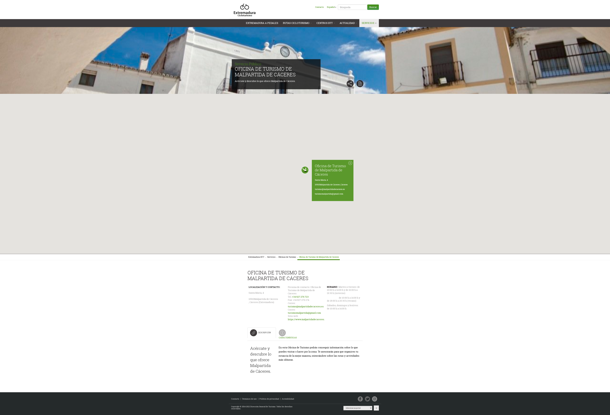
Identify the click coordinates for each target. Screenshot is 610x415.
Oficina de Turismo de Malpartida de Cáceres (330, 169)
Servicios (368, 23)
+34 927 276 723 (300, 296)
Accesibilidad (288, 399)
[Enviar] (359, 83)
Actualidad (347, 23)
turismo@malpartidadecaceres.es (330, 189)
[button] (305, 170)
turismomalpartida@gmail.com (329, 193)
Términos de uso (249, 399)
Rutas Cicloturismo (296, 23)
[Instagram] (374, 399)
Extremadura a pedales (262, 23)
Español (331, 7)
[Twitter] (367, 399)
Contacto (319, 7)
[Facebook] (360, 399)
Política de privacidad (269, 399)
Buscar (373, 7)
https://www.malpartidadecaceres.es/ (308, 319)
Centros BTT (324, 23)
